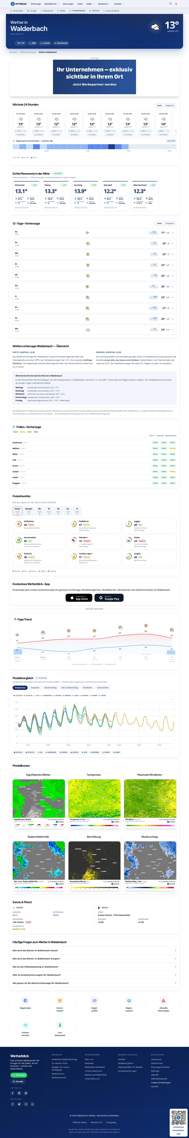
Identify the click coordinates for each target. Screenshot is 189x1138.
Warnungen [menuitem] (68, 4)
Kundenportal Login (127, 1071)
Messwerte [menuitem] (103, 4)
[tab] (17, 511)
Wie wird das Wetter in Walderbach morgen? (36, 958)
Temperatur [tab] (20, 687)
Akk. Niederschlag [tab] (69, 687)
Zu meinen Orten (60, 1063)
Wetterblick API (59, 1077)
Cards (159, 105)
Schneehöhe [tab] (102, 687)
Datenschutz (157, 1063)
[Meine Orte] (176, 3)
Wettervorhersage (28, 52)
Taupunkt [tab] (35, 687)
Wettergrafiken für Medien (130, 1067)
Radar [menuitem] (89, 4)
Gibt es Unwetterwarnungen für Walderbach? (37, 974)
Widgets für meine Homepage (60, 1068)
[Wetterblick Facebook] (12, 1093)
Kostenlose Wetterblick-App (64, 1059)
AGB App (155, 1071)
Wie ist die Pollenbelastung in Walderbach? (35, 966)
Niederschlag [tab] (50, 687)
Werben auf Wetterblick (96, 1074)
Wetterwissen (58, 1073)
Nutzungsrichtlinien (160, 1067)
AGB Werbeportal (159, 1078)
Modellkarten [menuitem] (50, 4)
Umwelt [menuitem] (117, 4)
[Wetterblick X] (26, 1093)
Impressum (156, 1059)
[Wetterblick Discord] (19, 1093)
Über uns (89, 1059)
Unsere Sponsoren (93, 1071)
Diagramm (170, 105)
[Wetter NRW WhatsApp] (32, 1104)
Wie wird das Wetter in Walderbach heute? (35, 950)
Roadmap (89, 1063)
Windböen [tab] (87, 687)
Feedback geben (125, 1063)
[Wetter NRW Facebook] (12, 1104)
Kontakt (19, 1081)
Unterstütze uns (92, 1078)
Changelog (111, 1122)
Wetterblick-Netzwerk (95, 1067)
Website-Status (80, 1122)
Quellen (154, 1086)
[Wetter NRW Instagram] (26, 1104)
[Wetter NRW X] (19, 1104)
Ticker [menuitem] (80, 4)
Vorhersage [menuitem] (36, 4)
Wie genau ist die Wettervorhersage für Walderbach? (41, 983)
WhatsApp (20, 1075)
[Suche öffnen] (170, 4)
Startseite (13, 52)
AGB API (155, 1074)
